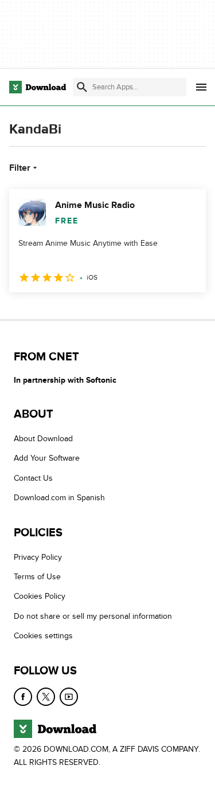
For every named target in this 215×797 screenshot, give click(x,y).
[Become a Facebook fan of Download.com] (23, 697)
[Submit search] (82, 87)
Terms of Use (37, 577)
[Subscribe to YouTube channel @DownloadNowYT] (69, 697)
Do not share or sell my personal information (93, 616)
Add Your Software (47, 458)
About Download (43, 438)
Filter (19, 168)
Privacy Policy (38, 557)
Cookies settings (43, 636)
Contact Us (33, 478)
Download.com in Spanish (59, 497)
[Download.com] (37, 87)
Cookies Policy (39, 596)
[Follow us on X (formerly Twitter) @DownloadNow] (46, 697)
